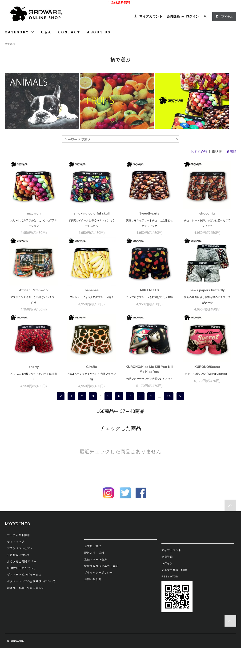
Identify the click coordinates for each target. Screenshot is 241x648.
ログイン (192, 16)
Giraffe (91, 367)
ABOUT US (99, 32)
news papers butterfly (207, 290)
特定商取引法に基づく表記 (101, 566)
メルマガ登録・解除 (174, 569)
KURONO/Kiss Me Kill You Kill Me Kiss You (149, 369)
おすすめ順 (199, 151)
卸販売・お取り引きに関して (25, 587)
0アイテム (227, 16)
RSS (164, 576)
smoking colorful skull (92, 213)
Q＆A (46, 32)
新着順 (231, 151)
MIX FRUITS (149, 290)
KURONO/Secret (207, 367)
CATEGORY (17, 32)
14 (169, 396)
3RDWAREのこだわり (21, 568)
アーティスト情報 (18, 535)
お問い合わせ (92, 579)
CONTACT (69, 32)
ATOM (174, 576)
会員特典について (18, 554)
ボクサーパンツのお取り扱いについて (31, 581)
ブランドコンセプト (20, 548)
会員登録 (173, 16)
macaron (34, 213)
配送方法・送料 (94, 552)
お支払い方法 (92, 546)
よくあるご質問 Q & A (21, 561)
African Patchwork (33, 290)
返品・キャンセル (95, 559)
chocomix (207, 213)
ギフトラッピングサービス (24, 574)
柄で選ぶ (10, 44)
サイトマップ (15, 541)
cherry (34, 367)
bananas (92, 290)
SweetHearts (149, 213)
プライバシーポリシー (98, 572)
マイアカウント (150, 16)
